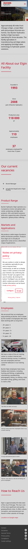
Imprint (18, 297)
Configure (10, 291)
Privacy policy (11, 297)
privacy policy (11, 285)
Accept (19, 291)
